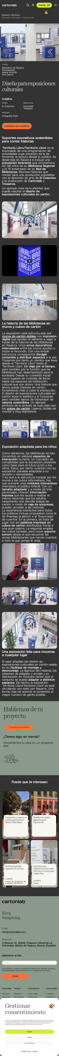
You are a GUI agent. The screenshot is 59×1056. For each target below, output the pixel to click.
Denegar (29, 1037)
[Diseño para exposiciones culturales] (9, 5)
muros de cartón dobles (19, 336)
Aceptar (29, 1031)
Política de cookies (29, 1051)
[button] (53, 1003)
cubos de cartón (18, 408)
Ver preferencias (29, 1043)
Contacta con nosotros (17, 126)
